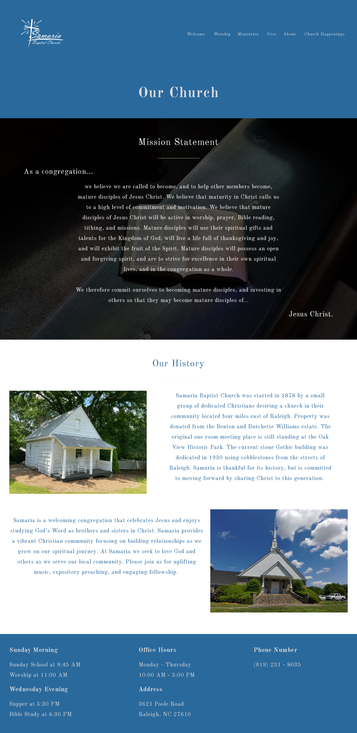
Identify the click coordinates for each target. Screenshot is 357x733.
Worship (222, 34)
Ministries (249, 34)
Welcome (197, 34)
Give (271, 34)
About (290, 34)
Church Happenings (325, 34)
